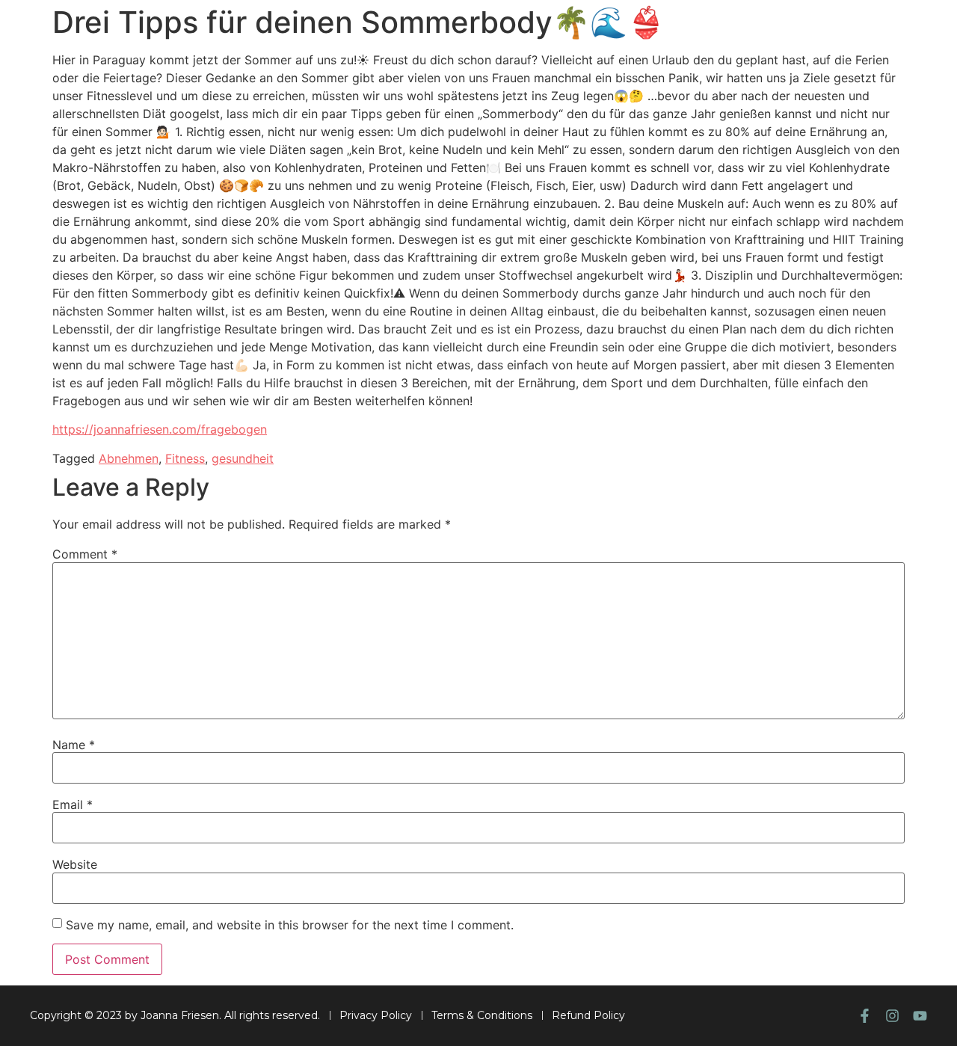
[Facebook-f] (865, 1016)
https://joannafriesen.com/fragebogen (159, 429)
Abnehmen (129, 458)
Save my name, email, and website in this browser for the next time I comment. (290, 925)
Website (74, 864)
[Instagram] (892, 1016)
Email (72, 804)
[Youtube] (920, 1016)
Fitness (185, 458)
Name (73, 745)
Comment (84, 554)
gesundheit (243, 458)
